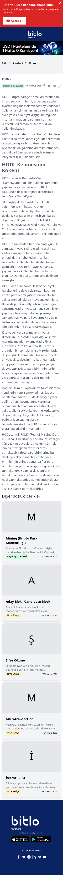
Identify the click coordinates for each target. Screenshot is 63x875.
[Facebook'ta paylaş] (44, 85)
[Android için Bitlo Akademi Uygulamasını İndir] (40, 839)
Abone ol (16, 20)
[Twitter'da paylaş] (49, 85)
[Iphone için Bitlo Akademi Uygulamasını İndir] (20, 839)
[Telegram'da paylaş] (54, 85)
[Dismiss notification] (60, 3)
